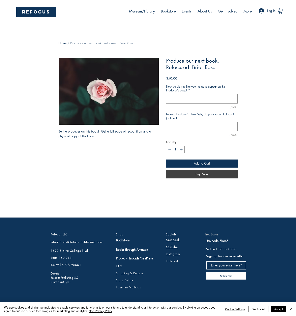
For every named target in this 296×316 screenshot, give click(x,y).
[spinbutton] (175, 149)
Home (62, 43)
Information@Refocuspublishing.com (77, 242)
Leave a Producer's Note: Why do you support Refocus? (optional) (200, 116)
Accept (278, 309)
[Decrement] (169, 149)
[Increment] (181, 149)
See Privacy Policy (100, 311)
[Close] (291, 309)
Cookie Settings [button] (235, 309)
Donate (55, 273)
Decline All (258, 309)
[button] (280, 10)
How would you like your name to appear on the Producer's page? (195, 88)
